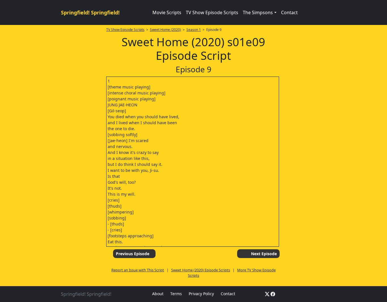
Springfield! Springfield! (90, 12)
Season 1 (193, 29)
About (157, 293)
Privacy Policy (201, 293)
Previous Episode (132, 253)
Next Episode (264, 253)
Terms (176, 293)
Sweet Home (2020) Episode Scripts (200, 270)
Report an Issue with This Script (137, 270)
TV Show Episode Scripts (212, 12)
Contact (289, 12)
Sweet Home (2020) (165, 29)
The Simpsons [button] (258, 12)
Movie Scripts (166, 12)
